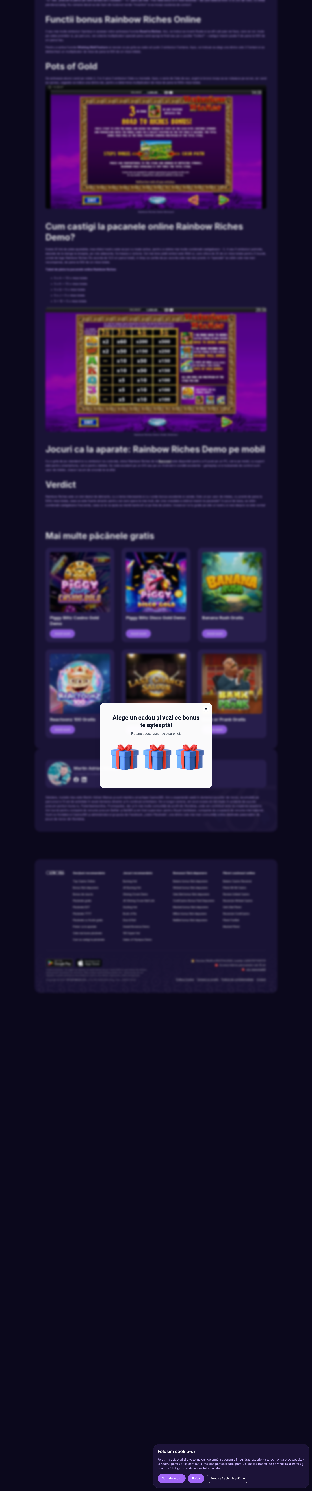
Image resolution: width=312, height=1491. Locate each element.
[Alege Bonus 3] (124, 757)
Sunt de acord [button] (171, 1478)
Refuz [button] (196, 1478)
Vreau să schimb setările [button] (228, 1478)
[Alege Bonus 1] (190, 757)
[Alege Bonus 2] (157, 757)
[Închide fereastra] (206, 709)
